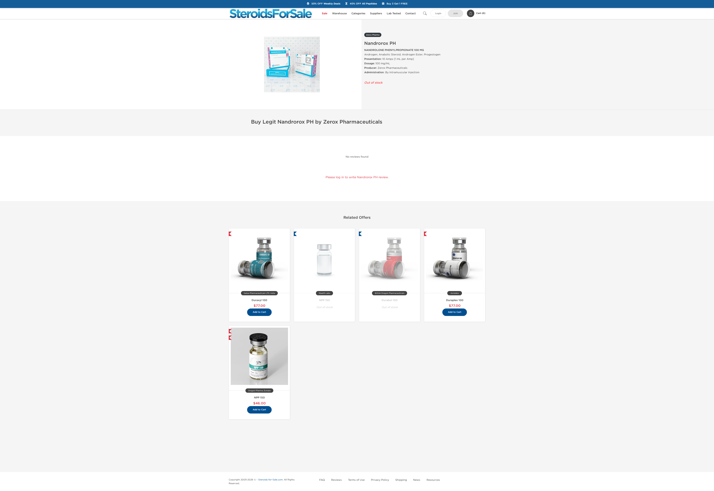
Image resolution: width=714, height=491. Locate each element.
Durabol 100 (390, 300)
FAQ (322, 480)
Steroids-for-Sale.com (270, 479)
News (416, 480)
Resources (433, 480)
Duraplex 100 (454, 300)
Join (455, 13)
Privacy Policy (380, 480)
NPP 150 (324, 300)
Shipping (401, 480)
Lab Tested (394, 13)
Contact (410, 13)
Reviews (336, 480)
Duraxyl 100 (259, 300)
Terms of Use (356, 480)
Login (438, 13)
